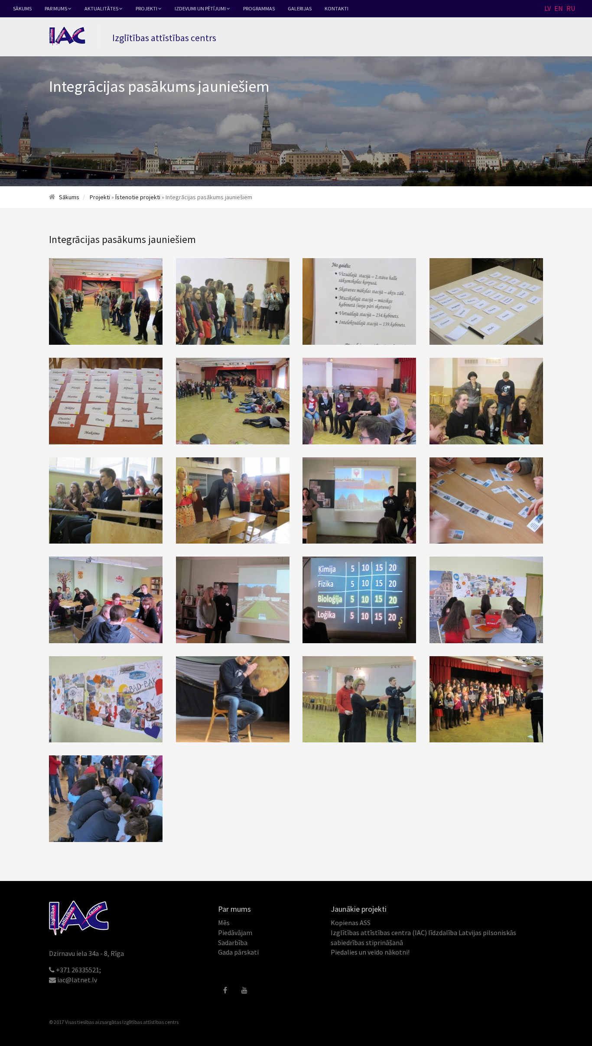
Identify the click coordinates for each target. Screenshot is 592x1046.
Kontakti (336, 8)
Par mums (56, 8)
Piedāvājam (235, 932)
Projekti (147, 8)
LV (547, 8)
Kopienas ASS (351, 922)
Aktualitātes (102, 8)
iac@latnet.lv (77, 979)
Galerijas (300, 8)
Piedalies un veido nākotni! (370, 952)
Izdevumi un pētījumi (201, 8)
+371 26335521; (78, 969)
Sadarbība (232, 942)
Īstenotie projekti (137, 197)
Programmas (259, 8)
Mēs (224, 922)
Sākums (22, 8)
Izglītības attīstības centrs (150, 1022)
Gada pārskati (238, 952)
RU (570, 8)
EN (558, 8)
